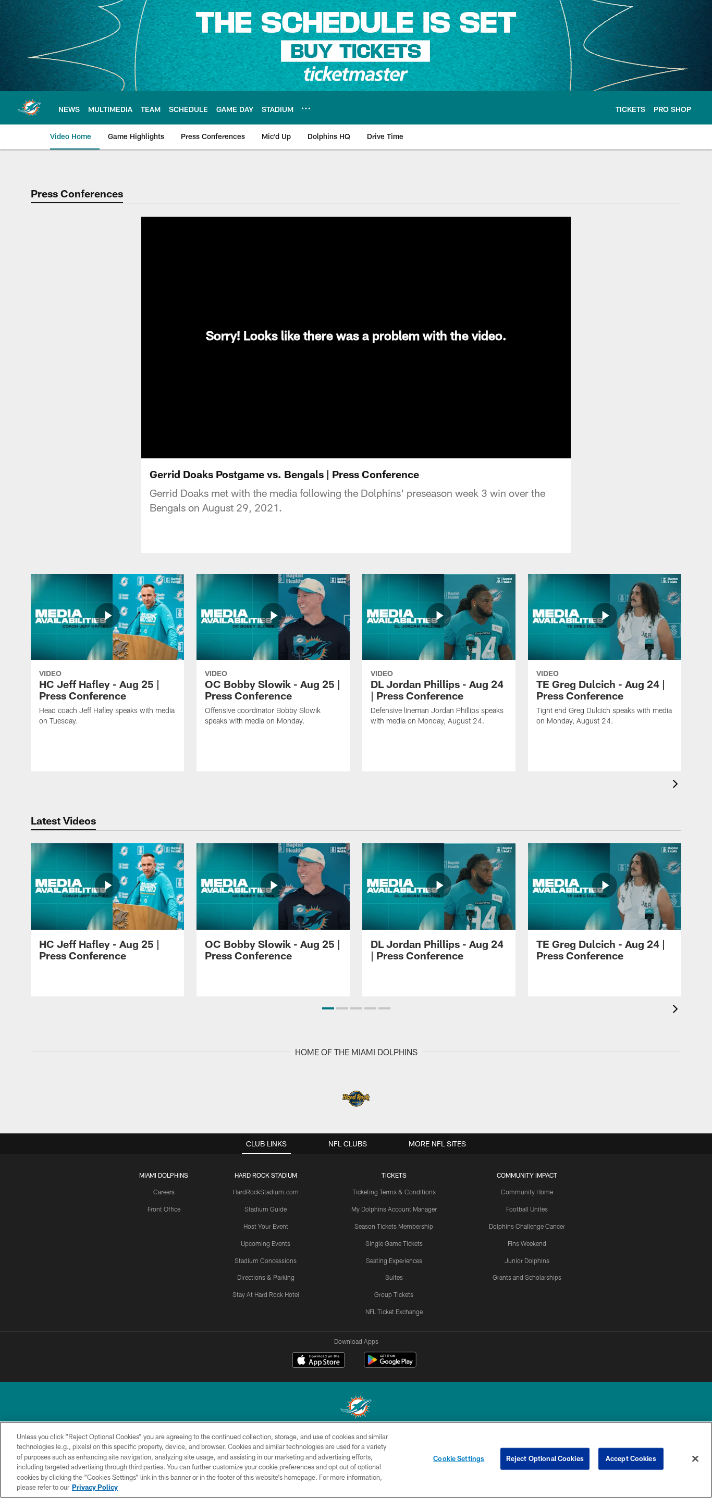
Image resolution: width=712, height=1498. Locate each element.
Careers (164, 1191)
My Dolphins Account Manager (394, 1209)
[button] (328, 1008)
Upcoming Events (265, 1243)
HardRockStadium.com (266, 1191)
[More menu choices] (306, 108)
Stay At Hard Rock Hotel (265, 1294)
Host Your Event (265, 1226)
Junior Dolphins (527, 1260)
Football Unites (527, 1209)
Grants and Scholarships (527, 1277)
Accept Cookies (631, 1458)
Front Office (164, 1209)
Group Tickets (393, 1294)
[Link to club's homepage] (29, 107)
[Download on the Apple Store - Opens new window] (318, 1361)
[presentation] (677, 785)
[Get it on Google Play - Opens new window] (390, 1365)
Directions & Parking (265, 1277)
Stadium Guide (265, 1209)
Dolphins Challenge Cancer (527, 1226)
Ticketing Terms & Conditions (394, 1191)
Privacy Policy (95, 1487)
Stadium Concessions (266, 1260)
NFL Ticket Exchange (394, 1311)
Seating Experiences (394, 1260)
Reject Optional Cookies (545, 1458)
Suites (394, 1277)
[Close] (695, 1458)
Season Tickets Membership (393, 1226)
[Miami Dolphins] (356, 1408)
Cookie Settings (458, 1458)
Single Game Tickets (394, 1243)
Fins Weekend (527, 1243)
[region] (356, 1459)
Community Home (527, 1191)
